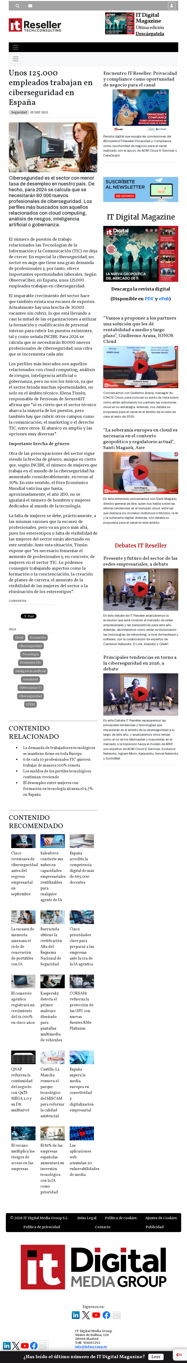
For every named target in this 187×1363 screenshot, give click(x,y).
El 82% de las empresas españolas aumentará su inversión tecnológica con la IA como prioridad (52, 1169)
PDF (149, 299)
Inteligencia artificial (30, 671)
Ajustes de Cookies (161, 1218)
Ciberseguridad (30, 646)
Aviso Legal (86, 1218)
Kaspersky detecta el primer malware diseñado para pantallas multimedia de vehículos (51, 1017)
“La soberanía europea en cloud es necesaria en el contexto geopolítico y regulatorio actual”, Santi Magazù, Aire (140, 439)
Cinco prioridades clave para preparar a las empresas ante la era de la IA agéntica (82, 947)
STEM (30, 704)
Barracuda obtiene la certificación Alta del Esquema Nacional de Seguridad (51, 947)
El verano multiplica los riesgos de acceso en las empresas (23, 1157)
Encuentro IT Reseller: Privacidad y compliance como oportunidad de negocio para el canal (140, 79)
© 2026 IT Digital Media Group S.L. (39, 1218)
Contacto (103, 1227)
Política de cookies (121, 1218)
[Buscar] (17, 5)
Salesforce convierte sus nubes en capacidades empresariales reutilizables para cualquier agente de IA (52, 877)
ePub (164, 299)
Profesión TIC (30, 662)
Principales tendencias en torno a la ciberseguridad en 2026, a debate (140, 663)
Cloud (19, 637)
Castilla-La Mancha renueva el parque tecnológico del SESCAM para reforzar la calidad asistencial (52, 1093)
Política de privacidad (41, 1227)
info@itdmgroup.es (91, 1346)
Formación (38, 637)
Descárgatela (150, 33)
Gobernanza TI (30, 687)
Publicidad (155, 1227)
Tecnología (30, 654)
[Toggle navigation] (15, 47)
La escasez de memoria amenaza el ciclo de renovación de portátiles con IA (22, 947)
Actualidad (30, 679)
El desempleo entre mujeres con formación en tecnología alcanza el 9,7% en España (58, 788)
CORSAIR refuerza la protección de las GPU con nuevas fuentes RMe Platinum (82, 1011)
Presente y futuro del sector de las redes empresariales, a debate (140, 561)
